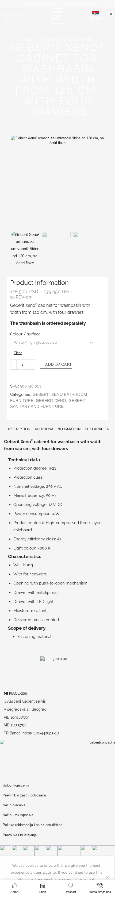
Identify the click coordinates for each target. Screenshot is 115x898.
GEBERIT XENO (51, 400)
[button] (17, 184)
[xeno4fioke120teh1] (56, 246)
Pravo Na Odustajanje (20, 835)
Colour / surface (25, 334)
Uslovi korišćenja (16, 785)
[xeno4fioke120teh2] (87, 246)
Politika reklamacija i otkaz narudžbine (32, 825)
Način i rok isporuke (18, 815)
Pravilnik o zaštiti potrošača (24, 795)
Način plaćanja (14, 805)
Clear (18, 353)
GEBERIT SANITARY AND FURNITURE (64, 39)
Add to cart (58, 364)
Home (28, 39)
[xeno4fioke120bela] (25, 249)
